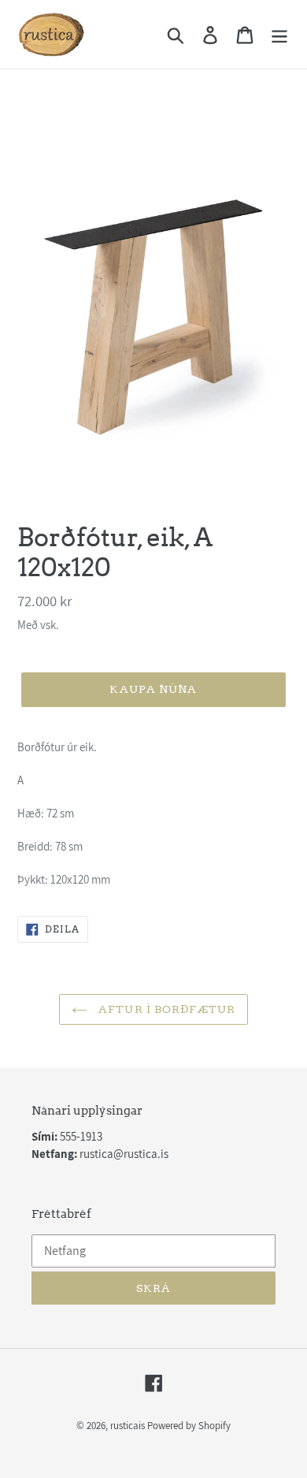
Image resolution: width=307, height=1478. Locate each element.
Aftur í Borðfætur (165, 1009)
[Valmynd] (279, 34)
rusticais (127, 1425)
